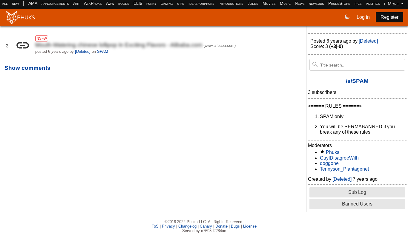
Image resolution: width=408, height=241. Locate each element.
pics (358, 3)
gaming (167, 3)
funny (151, 3)
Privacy (168, 226)
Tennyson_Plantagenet (344, 169)
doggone (329, 163)
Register (389, 17)
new (15, 3)
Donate (221, 226)
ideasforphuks (201, 3)
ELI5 (138, 3)
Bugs (235, 226)
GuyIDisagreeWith (339, 157)
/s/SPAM (357, 81)
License (250, 226)
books (123, 3)
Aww (110, 3)
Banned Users (357, 203)
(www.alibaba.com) (219, 45)
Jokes (253, 3)
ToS (155, 226)
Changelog (187, 226)
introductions (231, 3)
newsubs (316, 3)
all (5, 3)
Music (285, 3)
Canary (206, 226)
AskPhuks (93, 3)
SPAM (102, 51)
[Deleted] (342, 179)
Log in (363, 17)
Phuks (332, 152)
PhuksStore (339, 3)
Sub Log (357, 192)
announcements (55, 3)
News (300, 3)
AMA (32, 3)
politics (373, 3)
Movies (269, 3)
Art (76, 3)
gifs (180, 3)
